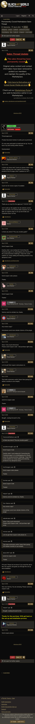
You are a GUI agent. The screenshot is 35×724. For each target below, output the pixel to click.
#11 (32, 323)
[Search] (33, 15)
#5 (32, 201)
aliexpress (4, 29)
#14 (32, 376)
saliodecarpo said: (8, 518)
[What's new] (29, 15)
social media (28, 32)
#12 (32, 342)
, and (15, 101)
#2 (32, 133)
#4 (32, 182)
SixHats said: (6, 480)
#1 (32, 50)
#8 (32, 273)
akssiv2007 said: (7, 553)
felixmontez (6, 27)
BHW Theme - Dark (9, 698)
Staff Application (6, 702)
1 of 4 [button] (12, 39)
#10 (32, 309)
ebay (11, 32)
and (11, 261)
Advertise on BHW (17, 113)
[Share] (29, 50)
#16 (32, 415)
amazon (10, 29)
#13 (32, 362)
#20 (32, 630)
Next (18, 39)
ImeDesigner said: (8, 467)
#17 (32, 433)
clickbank (15, 29)
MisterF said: (6, 494)
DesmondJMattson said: (10, 437)
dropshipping (5, 32)
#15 (32, 397)
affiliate (26, 27)
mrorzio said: (6, 531)
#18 (32, 584)
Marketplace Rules (23, 90)
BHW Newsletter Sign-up (9, 707)
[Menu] (1, 15)
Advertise (4, 704)
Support (3, 709)
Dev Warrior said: (8, 503)
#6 (32, 229)
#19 (32, 604)
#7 (32, 243)
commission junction (24, 29)
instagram (21, 32)
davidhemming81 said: (9, 447)
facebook (16, 32)
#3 (32, 164)
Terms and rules (6, 712)
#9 (32, 291)
